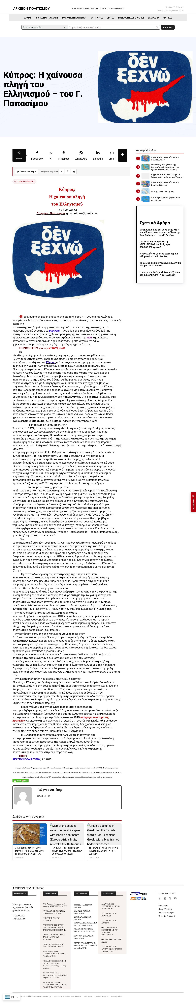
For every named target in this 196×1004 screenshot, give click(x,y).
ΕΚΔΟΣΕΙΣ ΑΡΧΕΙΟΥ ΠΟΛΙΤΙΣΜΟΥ (82, 912)
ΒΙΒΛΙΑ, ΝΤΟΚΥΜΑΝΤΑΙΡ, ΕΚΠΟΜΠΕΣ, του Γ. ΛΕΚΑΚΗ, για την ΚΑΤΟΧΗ (86, 945)
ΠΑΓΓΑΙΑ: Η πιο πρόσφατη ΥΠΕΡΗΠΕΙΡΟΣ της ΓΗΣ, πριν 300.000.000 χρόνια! (155, 244)
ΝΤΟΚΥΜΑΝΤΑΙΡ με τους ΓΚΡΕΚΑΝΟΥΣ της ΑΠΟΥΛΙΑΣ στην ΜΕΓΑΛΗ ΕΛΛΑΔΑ (55, 975)
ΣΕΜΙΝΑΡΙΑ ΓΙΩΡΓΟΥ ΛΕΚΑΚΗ (82, 918)
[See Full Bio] (52, 796)
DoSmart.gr (47, 996)
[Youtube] (175, 898)
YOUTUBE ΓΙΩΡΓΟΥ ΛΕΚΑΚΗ (51, 919)
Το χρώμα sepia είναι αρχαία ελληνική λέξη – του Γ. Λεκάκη (160, 264)
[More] (122, 155)
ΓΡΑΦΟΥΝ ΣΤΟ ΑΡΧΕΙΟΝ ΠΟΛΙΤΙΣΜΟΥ (84, 937)
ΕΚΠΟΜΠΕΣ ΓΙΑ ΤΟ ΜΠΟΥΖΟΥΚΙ (109, 914)
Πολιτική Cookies (165, 909)
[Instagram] (164, 898)
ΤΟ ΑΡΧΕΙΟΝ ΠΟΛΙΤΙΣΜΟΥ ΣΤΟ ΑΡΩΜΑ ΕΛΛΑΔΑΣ (54, 912)
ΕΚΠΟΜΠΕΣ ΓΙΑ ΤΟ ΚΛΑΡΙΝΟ (109, 921)
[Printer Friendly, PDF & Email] (20, 782)
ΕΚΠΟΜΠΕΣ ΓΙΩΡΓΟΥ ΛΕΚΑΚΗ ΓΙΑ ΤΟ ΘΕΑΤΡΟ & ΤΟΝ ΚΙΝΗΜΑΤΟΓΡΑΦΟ (54, 984)
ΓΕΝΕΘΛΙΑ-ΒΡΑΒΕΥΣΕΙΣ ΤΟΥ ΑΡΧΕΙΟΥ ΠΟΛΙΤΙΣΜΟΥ (85, 923)
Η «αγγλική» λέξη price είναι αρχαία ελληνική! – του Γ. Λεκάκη (159, 255)
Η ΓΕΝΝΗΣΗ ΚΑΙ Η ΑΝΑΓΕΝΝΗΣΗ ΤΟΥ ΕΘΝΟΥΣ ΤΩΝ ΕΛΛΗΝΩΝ (55, 953)
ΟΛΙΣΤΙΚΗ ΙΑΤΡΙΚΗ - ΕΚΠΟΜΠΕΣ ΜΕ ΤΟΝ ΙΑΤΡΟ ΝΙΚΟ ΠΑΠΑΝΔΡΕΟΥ (109, 931)
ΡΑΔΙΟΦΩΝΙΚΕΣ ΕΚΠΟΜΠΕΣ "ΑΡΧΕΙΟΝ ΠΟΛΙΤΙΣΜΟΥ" (110, 906)
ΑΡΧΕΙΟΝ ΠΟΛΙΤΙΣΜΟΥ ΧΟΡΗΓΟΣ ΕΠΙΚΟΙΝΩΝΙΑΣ (84, 929)
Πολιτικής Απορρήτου (166, 912)
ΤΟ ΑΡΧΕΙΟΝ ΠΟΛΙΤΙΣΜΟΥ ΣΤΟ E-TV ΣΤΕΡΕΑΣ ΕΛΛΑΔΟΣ (54, 937)
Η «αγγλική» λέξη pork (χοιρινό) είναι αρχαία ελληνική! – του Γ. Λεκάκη (160, 273)
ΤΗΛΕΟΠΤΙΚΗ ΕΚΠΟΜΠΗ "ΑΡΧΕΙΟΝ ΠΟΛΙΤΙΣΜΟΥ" (53, 945)
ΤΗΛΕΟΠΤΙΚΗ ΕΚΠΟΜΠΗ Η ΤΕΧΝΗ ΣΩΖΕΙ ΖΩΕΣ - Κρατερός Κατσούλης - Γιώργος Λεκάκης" (54, 964)
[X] (170, 898)
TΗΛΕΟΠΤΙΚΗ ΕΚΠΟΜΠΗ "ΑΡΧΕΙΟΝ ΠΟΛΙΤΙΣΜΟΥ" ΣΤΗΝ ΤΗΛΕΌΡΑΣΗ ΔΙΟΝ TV (54, 927)
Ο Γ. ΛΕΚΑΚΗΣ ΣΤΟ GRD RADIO (111, 940)
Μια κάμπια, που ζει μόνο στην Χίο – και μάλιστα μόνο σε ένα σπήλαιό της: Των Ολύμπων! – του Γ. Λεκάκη (160, 232)
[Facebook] (159, 898)
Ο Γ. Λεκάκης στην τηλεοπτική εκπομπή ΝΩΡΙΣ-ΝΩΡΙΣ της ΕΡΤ (55, 905)
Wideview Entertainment (72, 996)
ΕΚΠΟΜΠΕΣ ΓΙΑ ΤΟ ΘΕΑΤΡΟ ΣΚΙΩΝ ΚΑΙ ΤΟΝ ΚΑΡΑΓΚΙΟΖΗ (111, 949)
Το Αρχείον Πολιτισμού (167, 916)
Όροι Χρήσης (163, 905)
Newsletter (193, 502)
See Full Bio (43, 795)
